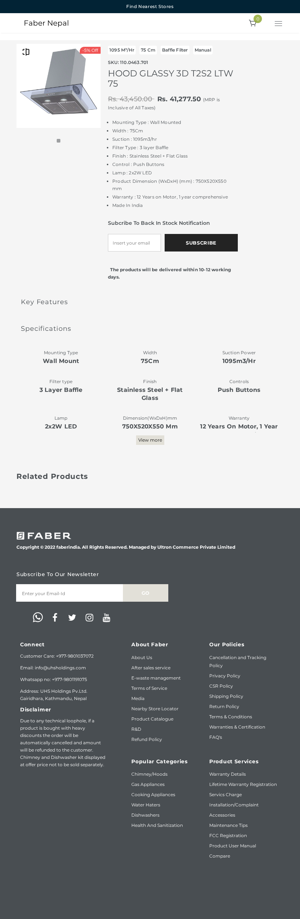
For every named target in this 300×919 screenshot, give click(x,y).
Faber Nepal (46, 23)
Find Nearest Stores (149, 6)
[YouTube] (106, 617)
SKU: (113, 62)
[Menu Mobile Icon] (279, 24)
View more (150, 440)
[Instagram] (89, 617)
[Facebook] (54, 617)
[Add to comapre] (26, 52)
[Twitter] (72, 617)
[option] (58, 86)
